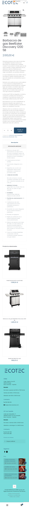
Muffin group (19, 490)
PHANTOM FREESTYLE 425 (14, 358)
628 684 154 (8, 402)
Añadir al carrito (20, 130)
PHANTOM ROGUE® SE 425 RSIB (14, 280)
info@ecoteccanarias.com (12, 405)
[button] (23, 10)
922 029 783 (8, 432)
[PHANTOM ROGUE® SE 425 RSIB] (14, 260)
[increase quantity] (11, 130)
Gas (16, 137)
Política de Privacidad (14, 493)
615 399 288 (8, 433)
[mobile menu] (26, 2)
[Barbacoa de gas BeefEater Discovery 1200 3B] (14, 298)
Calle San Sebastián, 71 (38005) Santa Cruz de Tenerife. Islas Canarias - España (12, 415)
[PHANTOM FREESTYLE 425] (14, 338)
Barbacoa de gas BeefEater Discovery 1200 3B (14, 319)
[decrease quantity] (4, 130)
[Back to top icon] (14, 486)
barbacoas (6, 137)
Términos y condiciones (14, 495)
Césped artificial (10, 441)
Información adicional (14, 146)
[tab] (14, 142)
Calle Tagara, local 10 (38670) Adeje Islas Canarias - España (10, 383)
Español (17, 1)
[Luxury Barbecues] (10, 2)
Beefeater (11, 137)
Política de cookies (14, 496)
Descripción (14, 142)
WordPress (22, 491)
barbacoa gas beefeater (16, 135)
